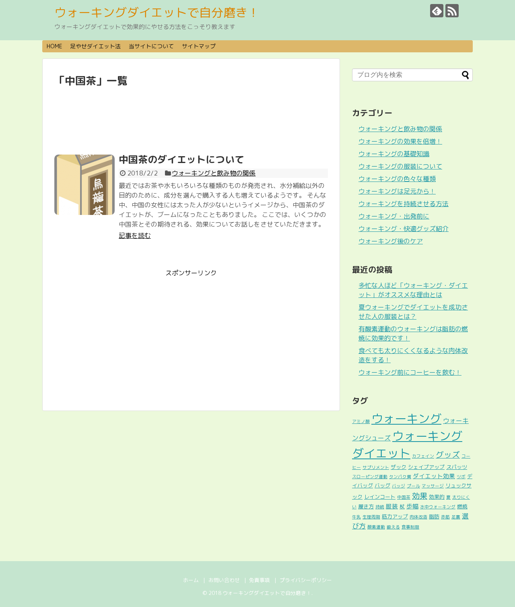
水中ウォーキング (437, 507)
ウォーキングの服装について (400, 166)
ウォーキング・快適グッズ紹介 (403, 228)
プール (413, 486)
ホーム (191, 580)
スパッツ (456, 467)
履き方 (366, 506)
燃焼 (462, 506)
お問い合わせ (224, 580)
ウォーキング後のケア (390, 241)
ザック (398, 467)
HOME (54, 46)
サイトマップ (199, 46)
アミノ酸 (361, 421)
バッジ (398, 486)
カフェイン (423, 456)
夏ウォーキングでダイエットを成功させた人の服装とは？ (413, 312)
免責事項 (259, 580)
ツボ (461, 476)
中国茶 (403, 497)
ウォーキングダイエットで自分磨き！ (157, 12)
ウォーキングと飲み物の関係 (213, 173)
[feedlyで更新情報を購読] (436, 10)
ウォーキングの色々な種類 (397, 178)
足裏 (455, 517)
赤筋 (445, 517)
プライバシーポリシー (306, 580)
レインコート (380, 496)
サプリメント (376, 467)
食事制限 (410, 527)
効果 (419, 495)
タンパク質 (400, 476)
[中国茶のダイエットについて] (84, 185)
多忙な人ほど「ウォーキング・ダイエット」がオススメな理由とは (413, 290)
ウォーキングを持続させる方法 (403, 203)
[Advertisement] (191, 121)
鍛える (393, 527)
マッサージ (433, 486)
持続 (379, 507)
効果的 (437, 496)
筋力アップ (395, 516)
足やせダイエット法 (95, 46)
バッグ (382, 485)
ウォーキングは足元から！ (397, 191)
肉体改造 (418, 517)
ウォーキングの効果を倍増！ (400, 141)
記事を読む (135, 235)
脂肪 (434, 516)
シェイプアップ (426, 467)
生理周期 (371, 517)
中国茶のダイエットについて (181, 159)
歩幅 (412, 506)
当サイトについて (151, 46)
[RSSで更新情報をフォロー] (452, 10)
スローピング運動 (369, 476)
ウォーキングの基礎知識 (393, 153)
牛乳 (356, 517)
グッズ (448, 454)
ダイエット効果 (434, 476)
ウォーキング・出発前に (393, 216)
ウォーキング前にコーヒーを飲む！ (409, 372)
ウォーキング (406, 418)
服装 (392, 506)
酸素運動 (376, 527)
